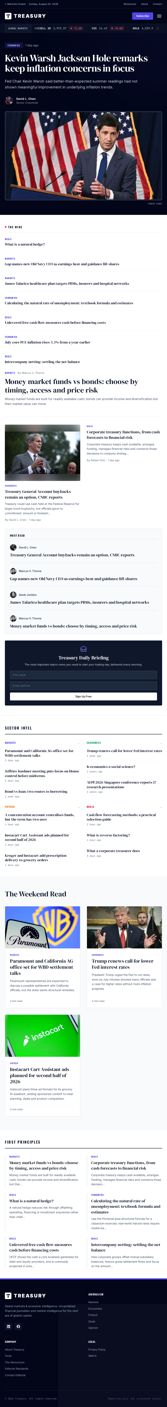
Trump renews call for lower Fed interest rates (124, 750)
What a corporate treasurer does (113, 850)
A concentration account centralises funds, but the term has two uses (39, 817)
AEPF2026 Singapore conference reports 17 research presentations (121, 784)
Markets (93, 1302)
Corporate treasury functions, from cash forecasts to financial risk (123, 434)
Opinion (93, 1327)
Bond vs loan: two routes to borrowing (36, 791)
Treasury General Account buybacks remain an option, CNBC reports (38, 494)
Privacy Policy (96, 1349)
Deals (91, 1321)
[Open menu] (159, 16)
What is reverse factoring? (108, 835)
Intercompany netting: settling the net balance (42, 361)
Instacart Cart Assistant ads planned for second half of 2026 (37, 837)
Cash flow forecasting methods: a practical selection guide (121, 817)
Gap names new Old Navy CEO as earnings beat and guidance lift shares (62, 263)
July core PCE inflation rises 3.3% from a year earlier (47, 342)
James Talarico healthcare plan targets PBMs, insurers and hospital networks (67, 283)
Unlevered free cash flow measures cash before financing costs (55, 322)
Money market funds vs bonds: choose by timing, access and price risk (71, 385)
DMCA (92, 1355)
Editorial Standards (16, 1368)
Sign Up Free (83, 696)
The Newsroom (14, 1362)
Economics (95, 1308)
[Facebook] (18, 1326)
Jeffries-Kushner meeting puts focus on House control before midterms (42, 773)
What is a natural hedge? (25, 244)
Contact (157, 3)
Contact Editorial (15, 1375)
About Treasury (14, 1349)
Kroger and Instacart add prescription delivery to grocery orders (35, 858)
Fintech (93, 1315)
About (144, 3)
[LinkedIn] (8, 1326)
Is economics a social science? (111, 766)
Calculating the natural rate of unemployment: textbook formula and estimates (69, 303)
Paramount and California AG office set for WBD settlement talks (39, 753)
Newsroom (130, 3)
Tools (8, 1355)
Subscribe (142, 15)
